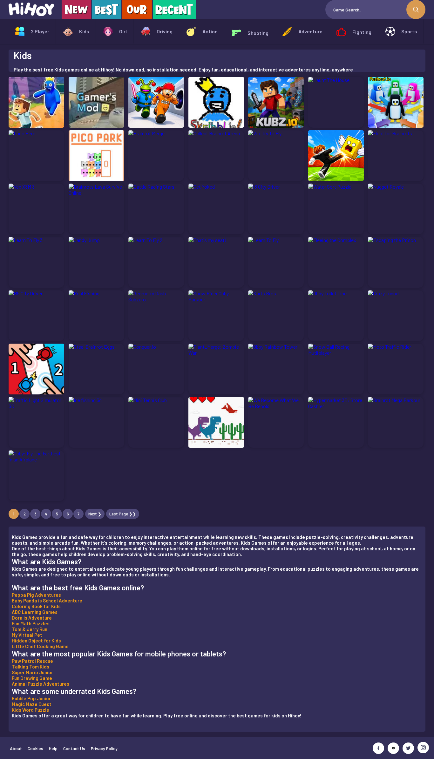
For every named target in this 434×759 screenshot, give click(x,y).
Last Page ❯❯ (122, 513)
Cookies (35, 748)
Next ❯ (94, 513)
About (16, 748)
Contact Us (74, 748)
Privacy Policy (104, 748)
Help (53, 748)
